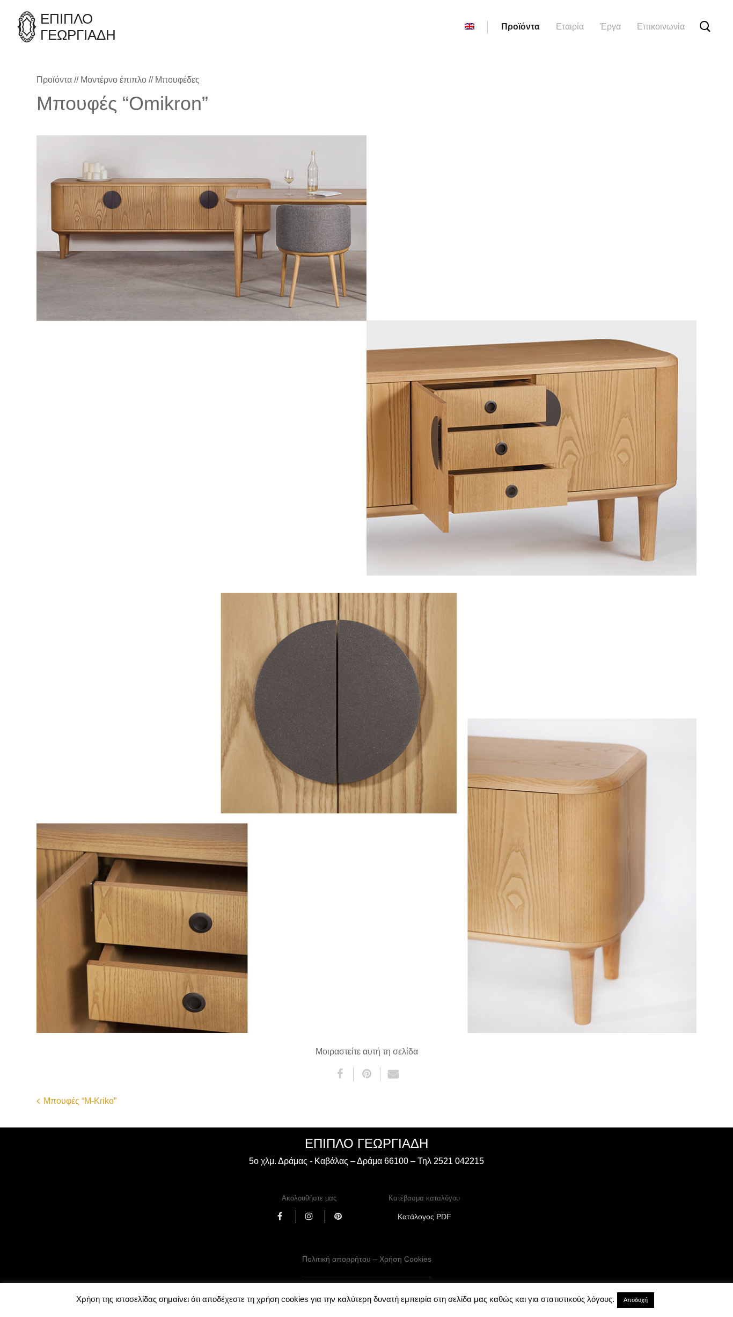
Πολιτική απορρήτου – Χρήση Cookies (366, 1259)
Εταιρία (570, 26)
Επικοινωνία (661, 26)
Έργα (610, 26)
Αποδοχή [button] (636, 1300)
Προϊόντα (520, 26)
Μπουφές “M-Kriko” (79, 1100)
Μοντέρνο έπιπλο (113, 79)
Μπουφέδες (177, 79)
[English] (469, 27)
